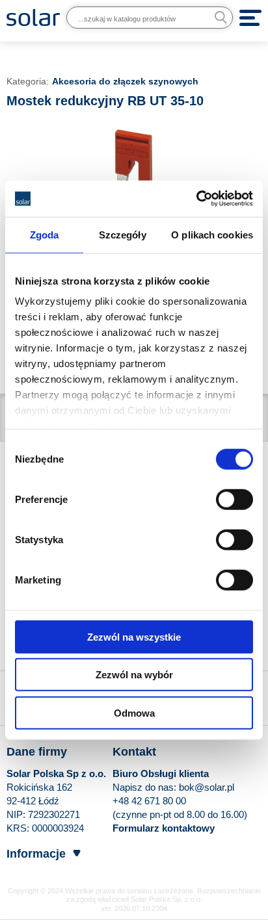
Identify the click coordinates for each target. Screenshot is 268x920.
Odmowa (134, 712)
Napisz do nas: (146, 787)
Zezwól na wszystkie (134, 636)
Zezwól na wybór (134, 674)
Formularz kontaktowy (164, 828)
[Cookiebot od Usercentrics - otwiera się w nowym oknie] (196, 198)
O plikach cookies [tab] (212, 234)
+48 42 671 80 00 (149, 800)
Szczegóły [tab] (122, 234)
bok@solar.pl (206, 787)
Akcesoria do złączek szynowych (125, 81)
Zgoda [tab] (44, 234)
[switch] (234, 498)
